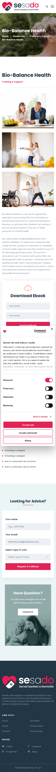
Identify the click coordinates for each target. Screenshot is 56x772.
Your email (11, 534)
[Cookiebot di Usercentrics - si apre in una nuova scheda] (34, 331)
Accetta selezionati (28, 433)
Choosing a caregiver (15, 450)
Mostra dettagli (40, 416)
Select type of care (16, 549)
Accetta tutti (28, 425)
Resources (19, 36)
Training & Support (40, 36)
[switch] (49, 388)
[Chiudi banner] (52, 331)
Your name (11, 519)
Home (5, 36)
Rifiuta (28, 441)
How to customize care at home (20, 461)
